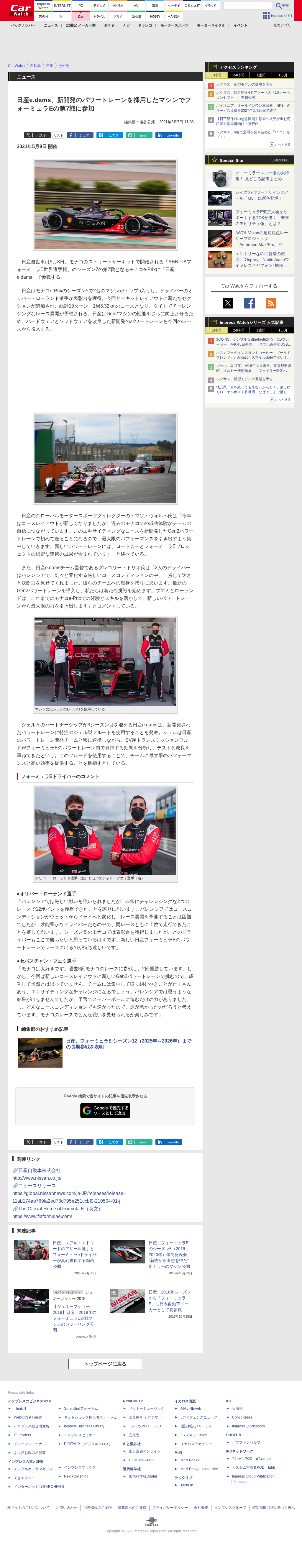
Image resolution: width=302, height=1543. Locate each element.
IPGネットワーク (239, 1451)
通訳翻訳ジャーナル (196, 1426)
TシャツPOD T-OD (145, 1426)
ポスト (41, 135)
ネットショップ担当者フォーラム (90, 1417)
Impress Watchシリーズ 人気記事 (251, 322)
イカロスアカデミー (196, 1444)
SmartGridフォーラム (81, 1408)
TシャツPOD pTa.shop (251, 1459)
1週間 (260, 75)
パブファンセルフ (246, 1442)
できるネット (24, 1478)
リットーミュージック (146, 1408)
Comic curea (242, 1417)
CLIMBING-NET (141, 1460)
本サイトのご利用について (28, 1508)
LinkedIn (173, 135)
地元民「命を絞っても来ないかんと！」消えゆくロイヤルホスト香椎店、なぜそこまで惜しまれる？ (253, 392)
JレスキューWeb (193, 1435)
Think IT (20, 1408)
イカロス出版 (185, 1401)
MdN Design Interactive (199, 1469)
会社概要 (201, 1508)
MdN (178, 1453)
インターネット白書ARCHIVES (39, 1487)
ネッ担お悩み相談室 (30, 1453)
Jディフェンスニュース (199, 1417)
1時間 (216, 75)
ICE (229, 1401)
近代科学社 (132, 1469)
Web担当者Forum (28, 1417)
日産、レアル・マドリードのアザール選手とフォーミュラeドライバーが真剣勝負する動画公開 (74, 1254)
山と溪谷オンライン (145, 1451)
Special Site (231, 160)
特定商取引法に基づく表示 (273, 1508)
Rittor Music (133, 1401)
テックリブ (183, 1478)
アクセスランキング (238, 67)
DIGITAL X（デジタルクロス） (88, 1444)
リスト (58, 135)
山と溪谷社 (132, 1444)
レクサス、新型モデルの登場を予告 (244, 84)
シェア (84, 135)
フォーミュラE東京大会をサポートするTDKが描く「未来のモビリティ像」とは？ (262, 217)
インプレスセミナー (80, 1435)
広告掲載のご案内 (97, 1508)
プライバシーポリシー (170, 1508)
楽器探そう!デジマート (147, 1417)
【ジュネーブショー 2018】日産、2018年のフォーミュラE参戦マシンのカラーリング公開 (74, 1318)
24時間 (238, 75)
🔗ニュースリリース (68, 1193)
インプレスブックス (80, 1467)
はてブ (114, 135)
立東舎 (134, 1435)
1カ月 (283, 75)
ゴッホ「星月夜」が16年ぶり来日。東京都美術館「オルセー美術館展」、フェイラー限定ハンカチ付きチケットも (253, 371)
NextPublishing (76, 1476)
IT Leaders (22, 1435)
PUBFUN (233, 1435)
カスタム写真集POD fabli (253, 1467)
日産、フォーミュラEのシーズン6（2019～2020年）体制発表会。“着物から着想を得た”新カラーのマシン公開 (170, 1254)
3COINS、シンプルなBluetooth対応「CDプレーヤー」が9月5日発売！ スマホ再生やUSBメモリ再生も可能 (253, 344)
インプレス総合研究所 (31, 1426)
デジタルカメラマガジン (33, 1469)
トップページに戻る (105, 1363)
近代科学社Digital (143, 1476)
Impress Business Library (84, 1426)
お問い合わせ (66, 1508)
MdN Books (189, 1460)
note (143, 135)
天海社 (237, 1408)
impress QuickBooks (248, 1426)
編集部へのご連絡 (132, 1508)
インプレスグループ (230, 1508)
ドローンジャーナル (30, 1444)
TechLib (186, 1485)
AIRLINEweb (190, 1408)
